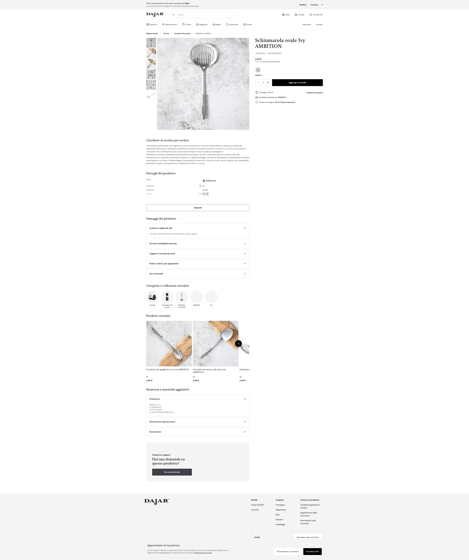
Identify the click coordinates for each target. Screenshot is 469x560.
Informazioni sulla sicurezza (308, 522)
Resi (278, 514)
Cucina (166, 33)
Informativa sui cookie (203, 553)
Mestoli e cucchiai (203, 33)
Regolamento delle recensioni (308, 514)
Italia (287, 15)
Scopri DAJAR (257, 505)
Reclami (279, 519)
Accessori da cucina (182, 33)
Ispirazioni (307, 24)
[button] (197, 228)
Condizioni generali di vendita (310, 506)
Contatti (319, 24)
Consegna (280, 505)
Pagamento (281, 509)
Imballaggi (280, 524)
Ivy (203, 186)
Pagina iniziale (152, 33)
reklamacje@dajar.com (164, 412)
